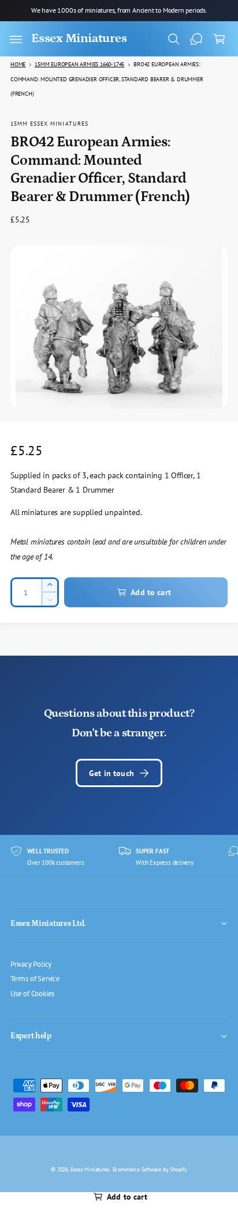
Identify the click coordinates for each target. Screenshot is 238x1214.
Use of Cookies (32, 993)
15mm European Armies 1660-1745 (79, 64)
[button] (15, 39)
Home (17, 64)
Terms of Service (35, 978)
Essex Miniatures (89, 1169)
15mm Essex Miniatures (49, 123)
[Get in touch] (196, 39)
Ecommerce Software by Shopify (150, 1169)
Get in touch (111, 772)
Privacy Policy (30, 964)
